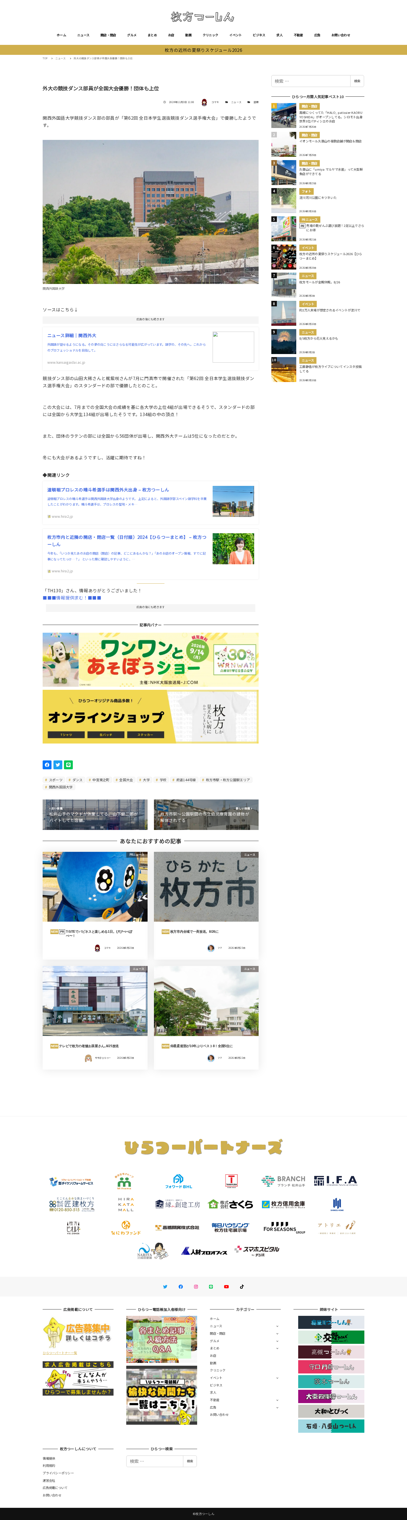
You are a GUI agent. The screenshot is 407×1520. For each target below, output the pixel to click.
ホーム (61, 35)
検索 (357, 81)
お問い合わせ (340, 35)
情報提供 (49, 1458)
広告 (317, 35)
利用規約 (49, 1465)
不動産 (298, 35)
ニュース (83, 35)
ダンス (77, 779)
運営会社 (49, 1480)
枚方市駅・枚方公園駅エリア (227, 779)
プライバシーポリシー (58, 1473)
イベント (235, 35)
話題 (256, 102)
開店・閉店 (108, 35)
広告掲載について (55, 1487)
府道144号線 (186, 779)
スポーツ (55, 779)
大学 (146, 779)
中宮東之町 (101, 779)
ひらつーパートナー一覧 (60, 1352)
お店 (171, 35)
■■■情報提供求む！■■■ (72, 597)
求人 (279, 35)
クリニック (210, 35)
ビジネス (259, 35)
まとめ (152, 35)
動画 (188, 35)
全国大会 (126, 779)
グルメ (131, 35)
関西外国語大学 (60, 787)
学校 (162, 779)
